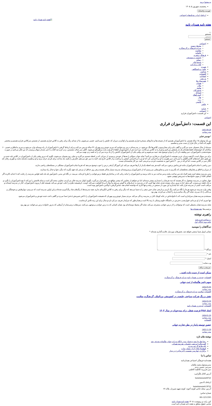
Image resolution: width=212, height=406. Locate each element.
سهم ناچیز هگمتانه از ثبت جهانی (195, 282)
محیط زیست (196, 46)
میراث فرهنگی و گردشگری (190, 48)
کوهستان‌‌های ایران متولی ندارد (193, 348)
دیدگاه (208, 250)
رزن (199, 100)
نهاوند (199, 88)
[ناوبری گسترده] (210, 32)
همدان (198, 83)
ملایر (199, 86)
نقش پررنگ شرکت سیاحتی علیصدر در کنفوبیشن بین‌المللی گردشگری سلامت (173, 296)
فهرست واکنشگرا (204, 11)
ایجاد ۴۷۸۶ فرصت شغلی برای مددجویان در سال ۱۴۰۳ (185, 310)
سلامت (198, 51)
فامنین (198, 102)
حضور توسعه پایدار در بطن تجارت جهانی (191, 325)
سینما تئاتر (197, 62)
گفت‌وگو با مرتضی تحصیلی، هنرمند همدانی (189, 344)
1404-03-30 (206, 301)
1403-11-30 (206, 329)
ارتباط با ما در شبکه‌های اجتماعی (192, 15)
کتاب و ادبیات (195, 65)
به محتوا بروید (205, 2)
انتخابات (203, 76)
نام (209, 254)
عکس (203, 104)
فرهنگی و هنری (199, 55)
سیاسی (203, 72)
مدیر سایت (206, 132)
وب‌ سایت (207, 263)
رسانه (198, 60)
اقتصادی (202, 74)
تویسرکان (197, 90)
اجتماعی (202, 44)
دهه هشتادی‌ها (196, 209)
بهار (199, 97)
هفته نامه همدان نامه (198, 24)
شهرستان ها (201, 81)
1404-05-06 (206, 287)
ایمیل (208, 258)
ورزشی (203, 79)
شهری (203, 67)
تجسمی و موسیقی (193, 58)
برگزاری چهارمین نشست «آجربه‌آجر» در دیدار (187, 351)
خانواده (198, 53)
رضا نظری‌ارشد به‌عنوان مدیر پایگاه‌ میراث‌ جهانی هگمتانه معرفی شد (178, 341)
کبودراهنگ (197, 95)
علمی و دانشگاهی (199, 69)
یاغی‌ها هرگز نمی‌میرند (197, 346)
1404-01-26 (206, 315)
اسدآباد (198, 93)
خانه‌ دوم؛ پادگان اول (202, 222)
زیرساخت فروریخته (203, 220)
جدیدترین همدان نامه (195, 277)
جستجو (208, 34)
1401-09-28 (206, 130)
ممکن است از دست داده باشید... (195, 272)
